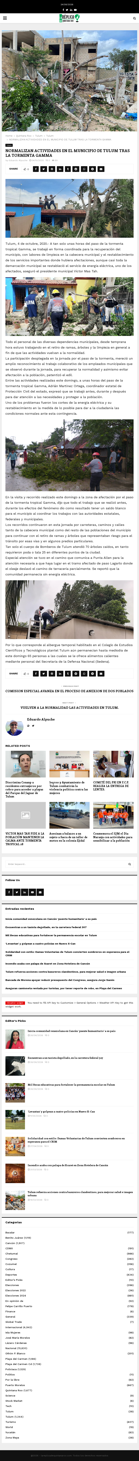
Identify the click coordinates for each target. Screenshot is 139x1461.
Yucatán (10, 1432)
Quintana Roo (14, 1390)
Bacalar (10, 1232)
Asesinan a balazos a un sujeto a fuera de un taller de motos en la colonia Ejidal (68, 837)
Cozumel (11, 1264)
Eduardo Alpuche (18, 160)
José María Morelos (17, 1337)
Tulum (9, 145)
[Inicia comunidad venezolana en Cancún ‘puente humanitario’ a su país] (15, 1039)
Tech (8, 1406)
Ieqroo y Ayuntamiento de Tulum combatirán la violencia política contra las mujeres (68, 788)
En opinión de (14, 1301)
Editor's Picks (13, 1279)
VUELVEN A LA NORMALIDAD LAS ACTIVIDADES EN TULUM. (69, 707)
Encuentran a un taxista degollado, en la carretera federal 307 (46, 927)
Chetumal (11, 1253)
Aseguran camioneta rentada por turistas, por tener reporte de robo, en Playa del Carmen (63, 988)
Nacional (10, 1348)
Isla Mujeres (12, 1332)
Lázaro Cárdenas (16, 1343)
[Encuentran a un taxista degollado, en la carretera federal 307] (15, 1066)
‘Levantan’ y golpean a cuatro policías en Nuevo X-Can (40, 943)
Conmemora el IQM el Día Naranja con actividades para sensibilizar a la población (112, 837)
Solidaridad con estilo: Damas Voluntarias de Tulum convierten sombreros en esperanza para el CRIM (76, 1140)
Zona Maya (12, 1437)
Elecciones (12, 1285)
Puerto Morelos (15, 1385)
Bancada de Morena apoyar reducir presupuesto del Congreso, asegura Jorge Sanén (59, 980)
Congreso (11, 1258)
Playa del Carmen (16, 1358)
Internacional (13, 1327)
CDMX (9, 1248)
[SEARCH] (130, 864)
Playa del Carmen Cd (18, 1364)
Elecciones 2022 (15, 1290)
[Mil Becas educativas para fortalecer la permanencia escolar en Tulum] (15, 1093)
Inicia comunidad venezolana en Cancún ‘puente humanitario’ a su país (51, 918)
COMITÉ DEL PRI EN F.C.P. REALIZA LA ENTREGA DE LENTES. (111, 786)
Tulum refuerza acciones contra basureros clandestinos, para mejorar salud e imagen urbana (65, 971)
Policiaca (11, 1369)
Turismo (10, 1421)
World (9, 1427)
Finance (10, 1311)
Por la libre (12, 1379)
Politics (10, 1374)
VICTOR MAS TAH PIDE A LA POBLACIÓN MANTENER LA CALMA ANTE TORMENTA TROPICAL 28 (24, 839)
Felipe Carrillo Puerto (18, 1306)
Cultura (10, 1269)
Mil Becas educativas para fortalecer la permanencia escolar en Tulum (51, 935)
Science (10, 1395)
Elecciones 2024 (15, 1295)
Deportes (11, 1274)
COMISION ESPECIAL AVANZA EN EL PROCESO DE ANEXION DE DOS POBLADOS (69, 691)
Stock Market (13, 1400)
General (10, 1316)
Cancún (10, 1243)
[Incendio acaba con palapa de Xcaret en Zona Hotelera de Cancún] (15, 1173)
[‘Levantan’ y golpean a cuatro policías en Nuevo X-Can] (15, 1119)
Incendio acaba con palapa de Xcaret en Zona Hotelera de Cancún (47, 963)
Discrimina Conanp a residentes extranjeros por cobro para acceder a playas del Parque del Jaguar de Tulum (24, 789)
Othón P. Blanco (15, 1353)
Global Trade (13, 1321)
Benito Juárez (14, 1237)
